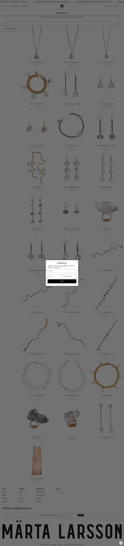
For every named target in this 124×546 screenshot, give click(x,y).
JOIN (62, 281)
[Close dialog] (76, 262)
